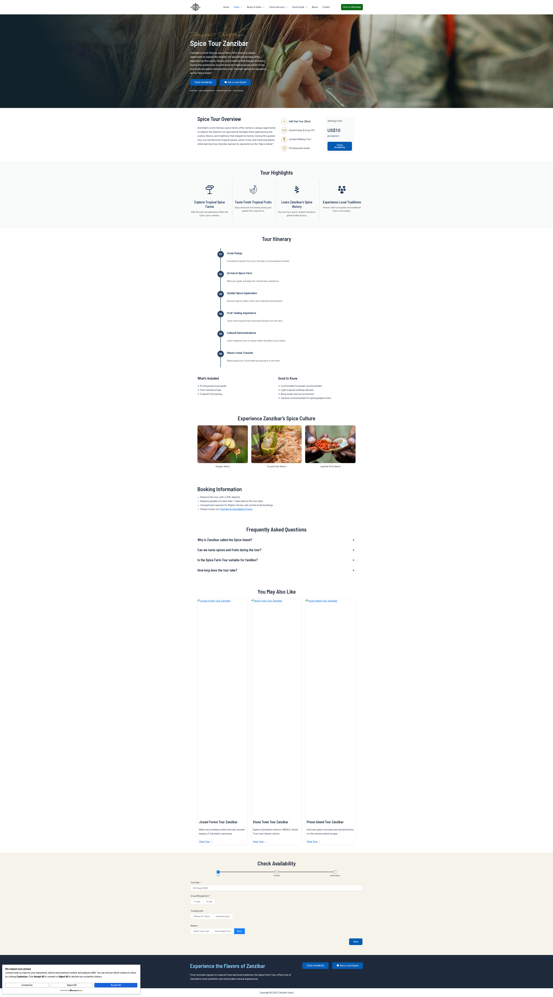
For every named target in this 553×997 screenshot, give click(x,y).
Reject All (71, 985)
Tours (236, 7)
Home (226, 7)
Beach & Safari (254, 7)
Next (355, 941)
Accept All (116, 985)
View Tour (204, 841)
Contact (326, 7)
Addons (194, 926)
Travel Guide (298, 7)
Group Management (200, 896)
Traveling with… (197, 911)
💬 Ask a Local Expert (235, 82)
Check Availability (203, 82)
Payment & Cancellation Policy (236, 509)
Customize (27, 985)
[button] (240, 7)
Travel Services (277, 7)
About (315, 7)
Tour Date (195, 882)
